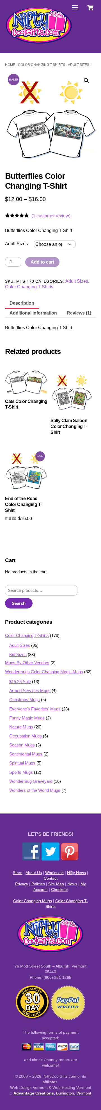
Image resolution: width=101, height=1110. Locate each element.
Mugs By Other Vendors (27, 662)
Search (19, 603)
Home (10, 65)
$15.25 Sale (20, 681)
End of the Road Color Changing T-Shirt (23, 504)
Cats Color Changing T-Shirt (26, 404)
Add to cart (42, 262)
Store (17, 872)
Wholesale (54, 872)
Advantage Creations (33, 1093)
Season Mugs (22, 745)
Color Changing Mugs (32, 901)
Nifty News (76, 872)
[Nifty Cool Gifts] (39, 42)
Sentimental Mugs (25, 754)
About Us (34, 872)
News (72, 884)
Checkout (59, 889)
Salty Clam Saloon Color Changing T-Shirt (68, 426)
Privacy (21, 884)
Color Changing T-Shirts (41, 65)
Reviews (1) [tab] (79, 313)
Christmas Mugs (24, 699)
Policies (38, 884)
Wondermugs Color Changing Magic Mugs (44, 671)
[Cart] (90, 7)
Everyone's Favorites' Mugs (35, 708)
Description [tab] (22, 303)
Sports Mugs (21, 772)
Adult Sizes (78, 65)
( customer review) (50, 215)
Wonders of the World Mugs (34, 790)
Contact (51, 878)
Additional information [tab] (33, 313)
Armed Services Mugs (29, 690)
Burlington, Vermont (73, 1093)
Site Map (56, 884)
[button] (86, 80)
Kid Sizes (18, 654)
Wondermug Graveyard (30, 781)
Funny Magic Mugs (27, 718)
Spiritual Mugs (22, 763)
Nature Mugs (21, 727)
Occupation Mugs (25, 736)
